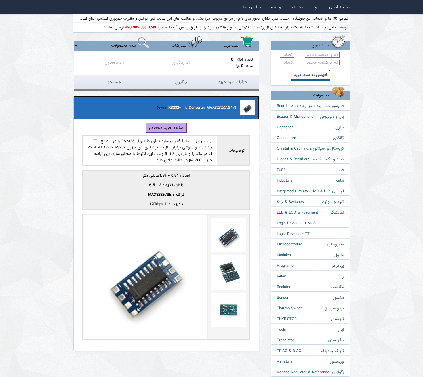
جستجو (114, 82)
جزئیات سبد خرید (232, 82)
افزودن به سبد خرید (310, 75)
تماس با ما (252, 7)
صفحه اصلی (339, 7)
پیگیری (181, 82)
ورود (317, 7)
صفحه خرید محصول (166, 128)
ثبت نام (298, 7)
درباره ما (276, 7)
